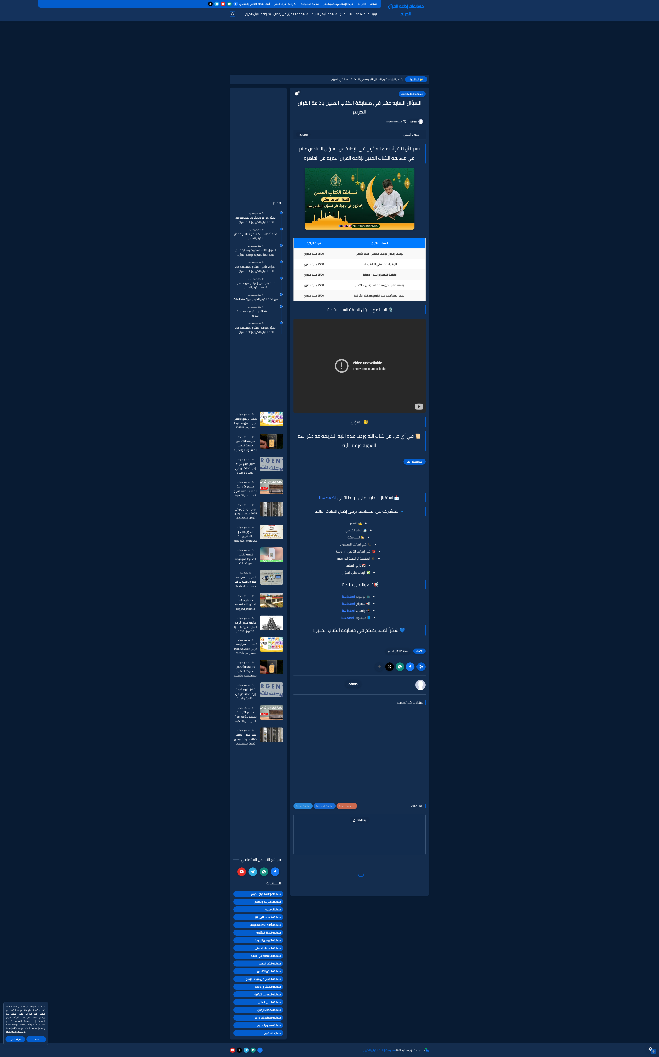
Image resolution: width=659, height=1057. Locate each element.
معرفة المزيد (15, 1039)
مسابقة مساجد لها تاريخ (268, 1017)
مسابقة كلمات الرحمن (269, 1009)
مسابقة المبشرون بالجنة (268, 986)
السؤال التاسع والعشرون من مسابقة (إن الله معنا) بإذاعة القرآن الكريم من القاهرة (245, 536)
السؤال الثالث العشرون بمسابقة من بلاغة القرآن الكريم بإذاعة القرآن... (255, 252)
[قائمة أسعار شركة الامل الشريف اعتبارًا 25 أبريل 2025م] (271, 623)
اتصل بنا (362, 4)
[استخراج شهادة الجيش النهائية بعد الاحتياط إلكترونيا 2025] (271, 600)
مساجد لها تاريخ (272, 1033)
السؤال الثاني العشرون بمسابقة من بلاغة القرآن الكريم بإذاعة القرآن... (255, 269)
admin (413, 121)
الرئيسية (373, 14)
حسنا (36, 1039)
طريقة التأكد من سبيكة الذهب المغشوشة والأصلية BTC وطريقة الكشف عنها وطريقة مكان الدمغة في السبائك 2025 (245, 445)
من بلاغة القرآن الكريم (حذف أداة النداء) (255, 313)
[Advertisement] (329, 51)
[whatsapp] (229, 4)
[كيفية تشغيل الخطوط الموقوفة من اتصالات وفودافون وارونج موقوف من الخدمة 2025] (271, 554)
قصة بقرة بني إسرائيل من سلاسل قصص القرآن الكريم (255, 285)
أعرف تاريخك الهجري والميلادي (254, 4)
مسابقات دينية (273, 909)
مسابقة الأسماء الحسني (268, 948)
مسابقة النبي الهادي (269, 1002)
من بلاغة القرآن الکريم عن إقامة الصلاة (256, 299)
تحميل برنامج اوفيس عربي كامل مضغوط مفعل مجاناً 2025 (245, 423)
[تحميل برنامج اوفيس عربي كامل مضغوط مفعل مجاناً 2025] (271, 419)
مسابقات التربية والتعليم (268, 901)
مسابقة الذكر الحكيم (270, 963)
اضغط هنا (327, 498)
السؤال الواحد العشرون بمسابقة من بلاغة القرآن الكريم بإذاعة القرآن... (255, 330)
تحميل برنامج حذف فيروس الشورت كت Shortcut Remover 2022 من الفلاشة (245, 581)
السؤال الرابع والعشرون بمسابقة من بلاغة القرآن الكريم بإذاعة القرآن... (255, 219)
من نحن (373, 4)
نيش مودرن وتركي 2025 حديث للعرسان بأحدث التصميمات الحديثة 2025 (245, 513)
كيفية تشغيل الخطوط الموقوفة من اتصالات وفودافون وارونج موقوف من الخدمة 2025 (245, 559)
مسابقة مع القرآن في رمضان (290, 14)
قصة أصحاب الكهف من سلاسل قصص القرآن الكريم (255, 236)
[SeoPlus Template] (427, 1050)
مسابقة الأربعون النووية (268, 940)
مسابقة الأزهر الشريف (324, 14)
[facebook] (235, 4)
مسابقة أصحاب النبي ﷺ (268, 917)
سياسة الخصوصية (310, 4)
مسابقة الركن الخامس (269, 971)
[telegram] (216, 4)
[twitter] (210, 4)
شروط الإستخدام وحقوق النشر (338, 4)
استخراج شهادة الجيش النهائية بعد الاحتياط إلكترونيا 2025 (245, 604)
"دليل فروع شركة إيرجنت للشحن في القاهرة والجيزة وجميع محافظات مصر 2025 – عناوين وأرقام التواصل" (245, 468)
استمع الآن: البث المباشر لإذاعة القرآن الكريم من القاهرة (245, 491)
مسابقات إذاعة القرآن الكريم (406, 10)
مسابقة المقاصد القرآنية (268, 994)
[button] (410, 666)
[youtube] (223, 4)
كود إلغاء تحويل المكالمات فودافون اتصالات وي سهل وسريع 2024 (365, 79)
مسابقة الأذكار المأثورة (268, 932)
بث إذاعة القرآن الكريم (285, 4)
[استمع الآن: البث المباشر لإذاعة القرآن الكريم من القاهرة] (271, 486)
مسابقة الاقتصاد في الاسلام (266, 955)
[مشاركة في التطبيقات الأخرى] (379, 666)
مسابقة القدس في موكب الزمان (263, 978)
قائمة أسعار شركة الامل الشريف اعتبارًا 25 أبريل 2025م (245, 627)
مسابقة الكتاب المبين (352, 14)
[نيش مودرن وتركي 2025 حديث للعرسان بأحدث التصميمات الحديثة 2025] (271, 509)
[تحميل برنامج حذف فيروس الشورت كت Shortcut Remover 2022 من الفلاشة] (271, 577)
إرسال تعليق (359, 819)
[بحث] (232, 14)
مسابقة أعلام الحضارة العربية (265, 924)
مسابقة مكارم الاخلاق (269, 1025)
